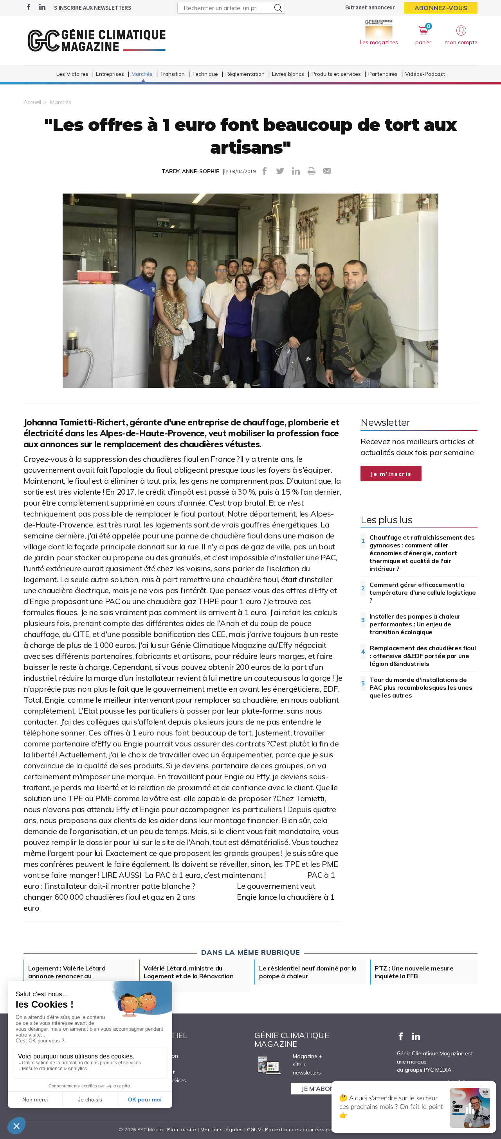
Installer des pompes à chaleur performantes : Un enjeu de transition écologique (414, 624)
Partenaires (383, 73)
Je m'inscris (391, 473)
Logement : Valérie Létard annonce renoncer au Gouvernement (67, 976)
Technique (205, 73)
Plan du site (181, 1129)
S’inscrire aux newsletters (92, 7)
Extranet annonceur (370, 7)
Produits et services (336, 73)
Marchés (142, 73)
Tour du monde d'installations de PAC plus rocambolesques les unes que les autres (420, 687)
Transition (172, 73)
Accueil (32, 102)
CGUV (254, 1129)
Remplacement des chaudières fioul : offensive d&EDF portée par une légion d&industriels (423, 655)
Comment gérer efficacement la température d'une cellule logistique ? (422, 592)
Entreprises (110, 73)
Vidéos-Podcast (425, 73)
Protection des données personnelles (311, 1129)
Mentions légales (221, 1129)
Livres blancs (288, 73)
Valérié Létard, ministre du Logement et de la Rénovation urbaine (189, 976)
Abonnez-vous (440, 8)
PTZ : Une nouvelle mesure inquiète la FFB (414, 972)
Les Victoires (72, 73)
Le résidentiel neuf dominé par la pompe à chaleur (308, 972)
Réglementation (245, 73)
